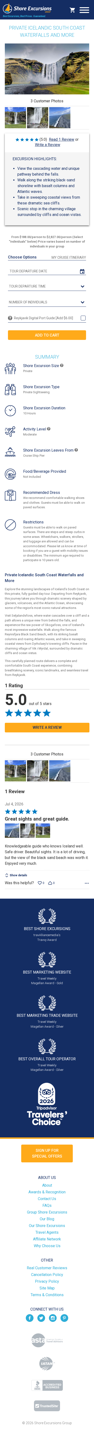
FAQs (47, 1205)
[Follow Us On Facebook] (30, 1318)
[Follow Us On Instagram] (53, 1318)
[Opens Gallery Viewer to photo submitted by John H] (15, 117)
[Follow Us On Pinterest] (64, 1318)
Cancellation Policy (47, 1274)
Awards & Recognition (47, 1192)
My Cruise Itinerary (69, 257)
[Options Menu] (86, 883)
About (47, 1185)
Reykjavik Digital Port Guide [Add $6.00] (43, 318)
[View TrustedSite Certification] (47, 1405)
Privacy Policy (47, 1281)
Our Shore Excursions (47, 1225)
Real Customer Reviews (47, 1268)
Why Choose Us (47, 1246)
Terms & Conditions (47, 1295)
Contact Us (47, 1198)
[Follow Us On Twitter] (41, 1318)
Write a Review (47, 144)
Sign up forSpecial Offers (47, 1153)
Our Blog (47, 1219)
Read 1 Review (61, 139)
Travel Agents (47, 1232)
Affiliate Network (47, 1239)
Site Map (47, 1288)
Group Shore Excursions (47, 1212)
